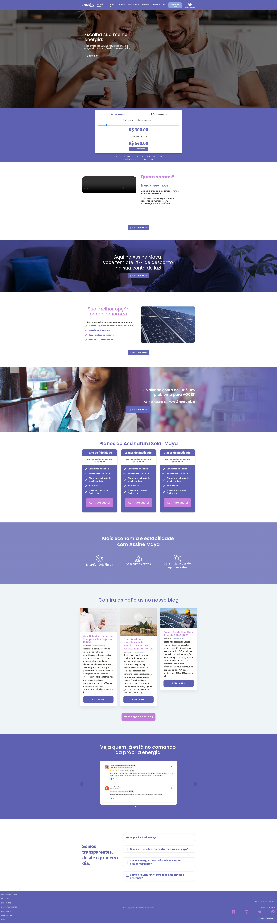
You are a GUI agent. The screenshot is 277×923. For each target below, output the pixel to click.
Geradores (145, 4)
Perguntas (121, 4)
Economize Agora (100, 5)
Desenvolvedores (133, 4)
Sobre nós (112, 5)
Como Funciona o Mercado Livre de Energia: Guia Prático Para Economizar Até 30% (138, 644)
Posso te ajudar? (266, 919)
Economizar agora (138, 149)
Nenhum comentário (99, 645)
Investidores (156, 4)
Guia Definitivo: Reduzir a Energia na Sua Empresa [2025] (98, 639)
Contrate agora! (99, 502)
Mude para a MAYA (175, 5)
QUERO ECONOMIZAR (138, 227)
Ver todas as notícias (138, 717)
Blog (164, 4)
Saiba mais (93, 55)
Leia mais (98, 699)
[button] (190, 5)
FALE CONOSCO (268, 907)
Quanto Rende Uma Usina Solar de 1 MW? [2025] (178, 634)
